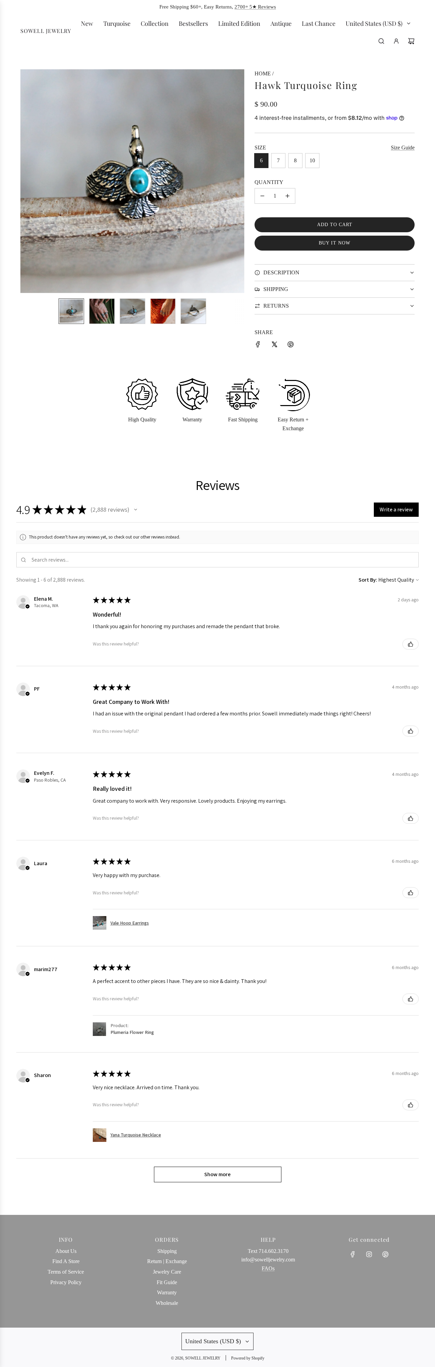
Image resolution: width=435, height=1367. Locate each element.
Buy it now (334, 242)
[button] (29, 181)
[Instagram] (369, 1254)
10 (312, 160)
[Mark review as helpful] (410, 644)
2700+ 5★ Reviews (255, 7)
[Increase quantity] (287, 195)
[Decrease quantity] (262, 195)
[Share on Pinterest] (290, 345)
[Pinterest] (385, 1254)
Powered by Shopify (247, 1358)
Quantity (269, 182)
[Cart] (411, 41)
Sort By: (368, 579)
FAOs (268, 1268)
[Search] (381, 41)
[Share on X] (274, 345)
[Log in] (396, 41)
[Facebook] (352, 1254)
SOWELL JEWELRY (45, 31)
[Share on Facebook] (257, 345)
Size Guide (403, 147)
